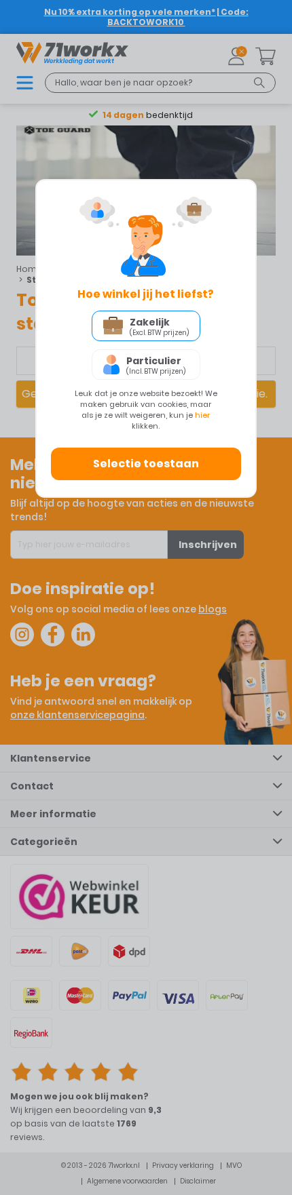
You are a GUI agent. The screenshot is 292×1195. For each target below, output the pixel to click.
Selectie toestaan (146, 463)
